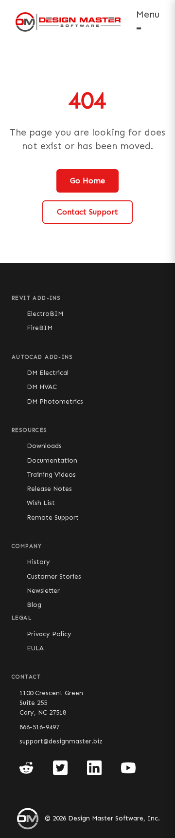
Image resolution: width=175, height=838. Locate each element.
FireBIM (39, 328)
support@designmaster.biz (61, 741)
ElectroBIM (45, 314)
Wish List (41, 503)
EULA (35, 648)
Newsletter (43, 590)
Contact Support (87, 211)
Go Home (87, 180)
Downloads (44, 446)
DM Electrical (48, 373)
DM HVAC (42, 387)
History (38, 562)
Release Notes (49, 489)
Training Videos (51, 474)
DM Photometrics (55, 401)
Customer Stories (54, 576)
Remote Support (53, 517)
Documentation (52, 460)
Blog (34, 605)
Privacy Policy (49, 634)
